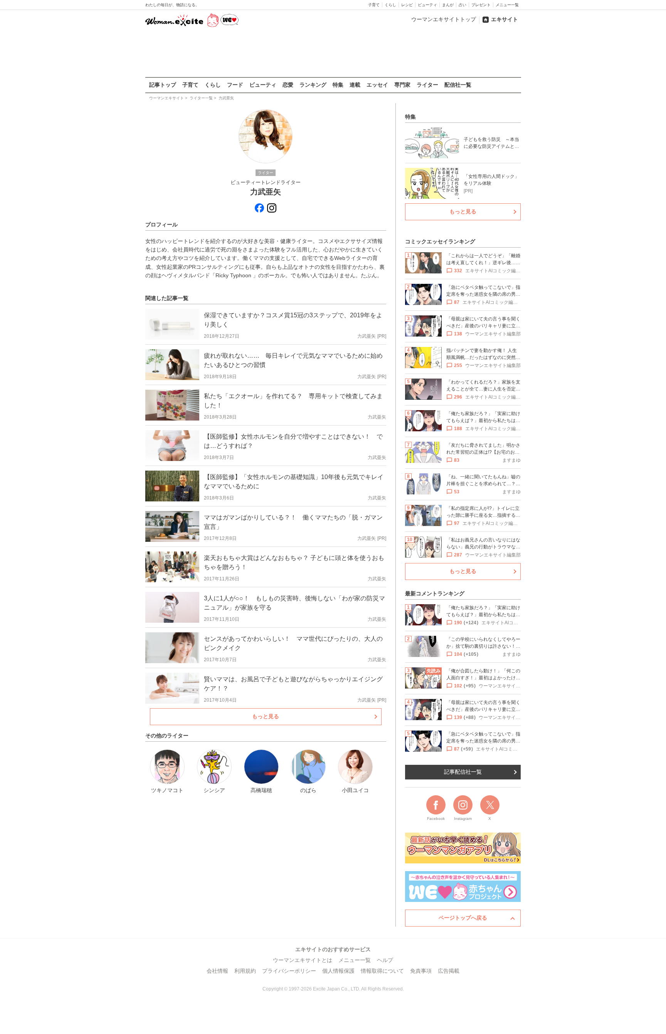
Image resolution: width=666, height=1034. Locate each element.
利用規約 (245, 971)
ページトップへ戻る (463, 918)
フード (235, 85)
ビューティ (427, 5)
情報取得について (382, 971)
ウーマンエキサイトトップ (443, 19)
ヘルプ (385, 960)
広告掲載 (448, 971)
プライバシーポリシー (289, 971)
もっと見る (265, 716)
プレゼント (481, 5)
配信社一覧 (457, 85)
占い (462, 5)
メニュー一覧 (507, 5)
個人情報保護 (338, 971)
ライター (427, 85)
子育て (374, 5)
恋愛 (288, 85)
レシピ (407, 5)
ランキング (312, 85)
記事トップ (162, 85)
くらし (390, 5)
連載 (355, 85)
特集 (338, 85)
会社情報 (217, 971)
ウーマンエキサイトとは (302, 960)
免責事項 (421, 971)
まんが (448, 5)
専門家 (402, 85)
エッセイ (377, 85)
